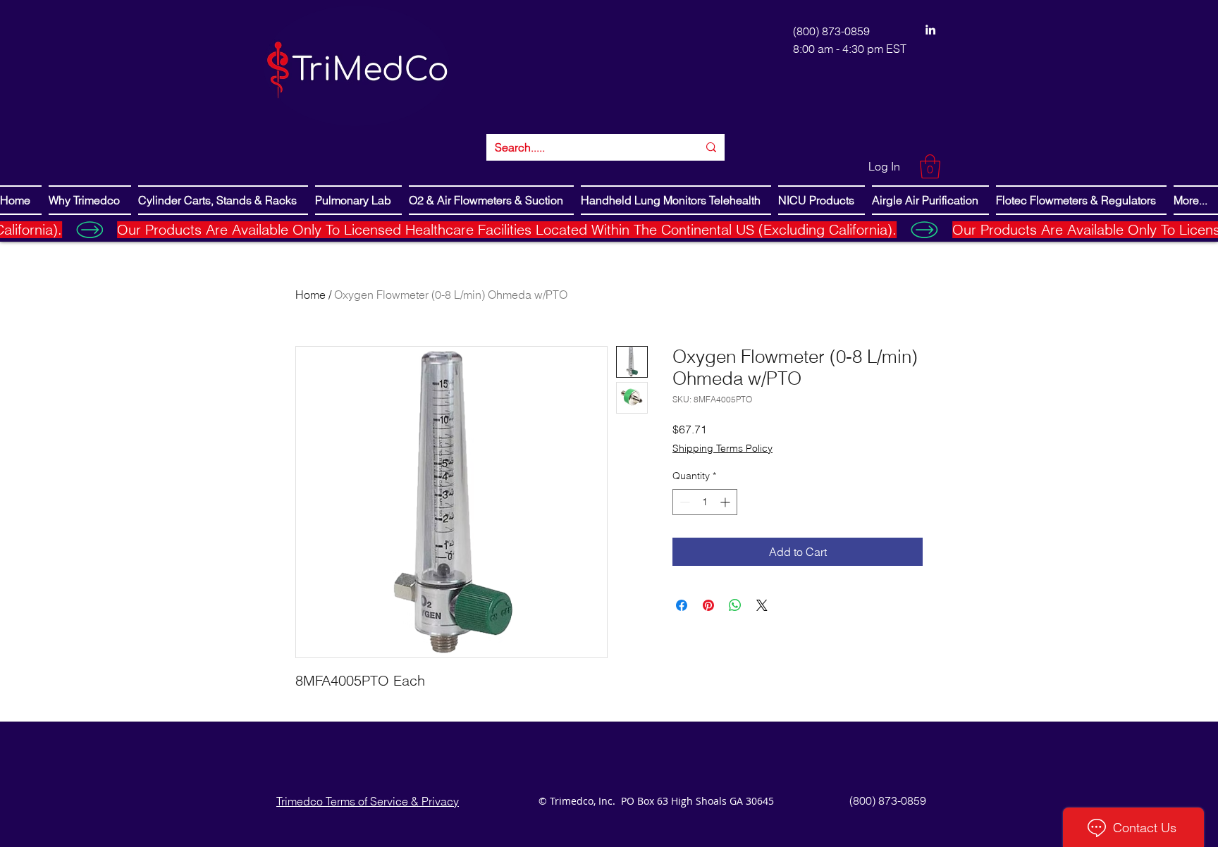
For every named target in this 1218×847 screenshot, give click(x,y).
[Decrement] (683, 502)
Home (310, 295)
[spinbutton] (705, 502)
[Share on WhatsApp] (735, 605)
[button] (930, 166)
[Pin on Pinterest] (708, 605)
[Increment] (726, 502)
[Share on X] (761, 605)
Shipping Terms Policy (722, 448)
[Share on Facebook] (681, 605)
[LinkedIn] (930, 30)
